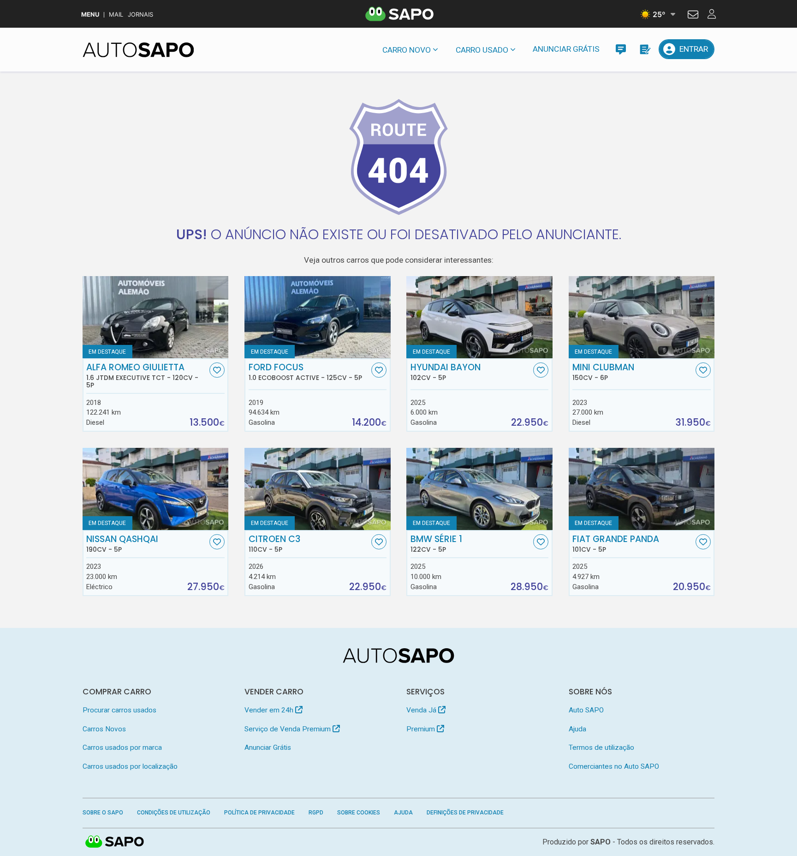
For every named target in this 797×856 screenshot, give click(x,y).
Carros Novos (104, 729)
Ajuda (577, 729)
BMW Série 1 (436, 544)
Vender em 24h (269, 710)
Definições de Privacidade (465, 812)
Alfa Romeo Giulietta (142, 375)
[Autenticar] (693, 15)
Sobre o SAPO (103, 812)
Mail (116, 15)
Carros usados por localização (130, 766)
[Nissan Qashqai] (156, 489)
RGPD (316, 812)
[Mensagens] (620, 49)
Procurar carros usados (119, 710)
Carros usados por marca (122, 747)
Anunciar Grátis (566, 49)
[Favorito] (217, 370)
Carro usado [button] (482, 49)
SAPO (115, 842)
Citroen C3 (274, 544)
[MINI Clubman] (642, 317)
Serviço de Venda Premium (288, 729)
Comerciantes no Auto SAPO (614, 766)
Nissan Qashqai (122, 544)
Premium (421, 729)
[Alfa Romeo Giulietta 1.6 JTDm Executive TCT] (156, 317)
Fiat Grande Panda (615, 544)
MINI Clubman (603, 372)
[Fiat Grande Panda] (642, 489)
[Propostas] (644, 49)
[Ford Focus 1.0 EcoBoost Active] (317, 317)
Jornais (140, 15)
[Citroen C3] (317, 489)
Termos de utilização (601, 747)
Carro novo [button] (406, 49)
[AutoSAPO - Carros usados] (138, 50)
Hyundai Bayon (445, 372)
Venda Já (422, 710)
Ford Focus (305, 372)
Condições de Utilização (173, 812)
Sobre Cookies (358, 812)
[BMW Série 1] (479, 489)
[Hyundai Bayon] (479, 317)
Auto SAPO (586, 710)
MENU (90, 15)
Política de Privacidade (259, 812)
